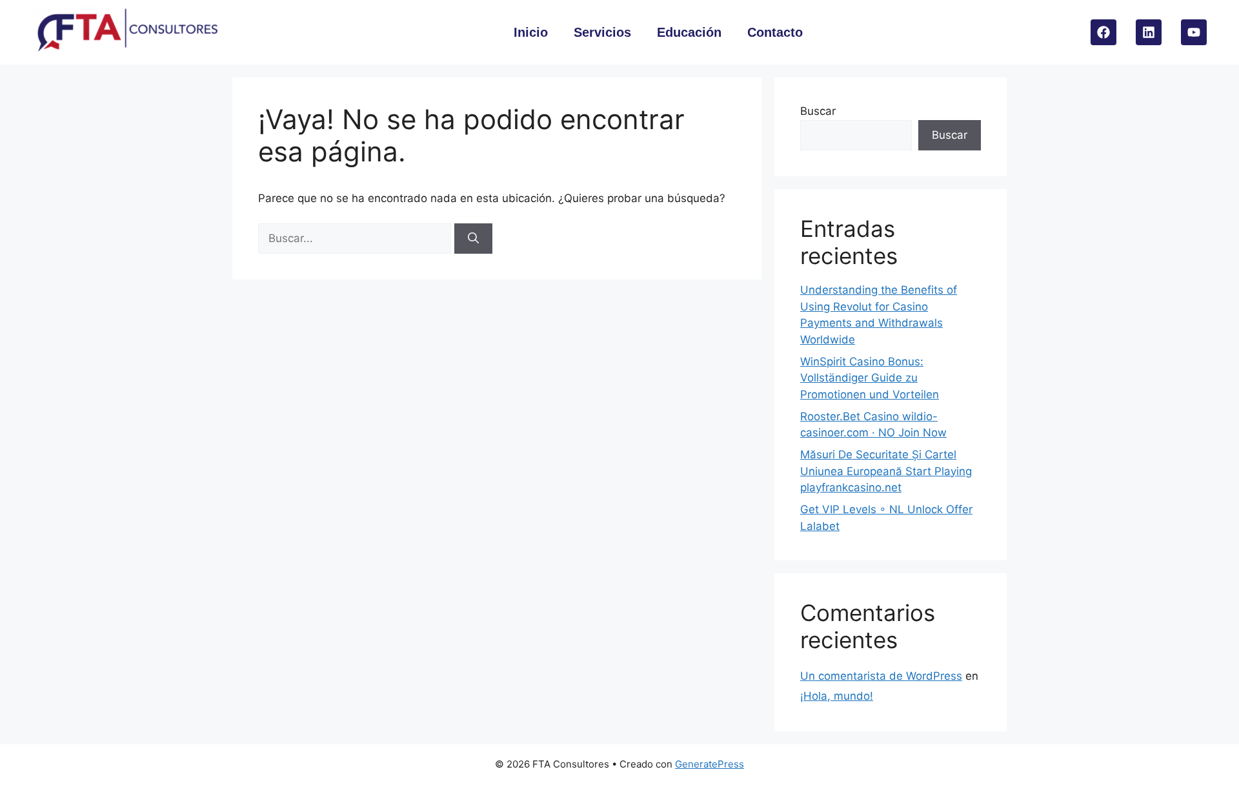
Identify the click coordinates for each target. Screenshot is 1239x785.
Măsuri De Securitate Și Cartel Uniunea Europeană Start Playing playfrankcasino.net (886, 471)
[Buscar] (473, 238)
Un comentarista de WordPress (881, 675)
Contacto (775, 32)
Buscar (818, 111)
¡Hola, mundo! (836, 695)
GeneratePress (709, 764)
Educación (689, 32)
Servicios (602, 32)
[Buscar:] (356, 238)
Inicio (531, 32)
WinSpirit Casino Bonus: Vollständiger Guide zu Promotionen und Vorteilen (869, 378)
